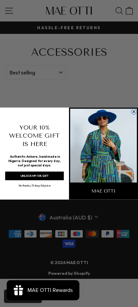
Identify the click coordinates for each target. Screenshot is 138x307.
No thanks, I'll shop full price (34, 185)
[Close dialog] (133, 111)
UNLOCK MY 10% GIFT (34, 175)
